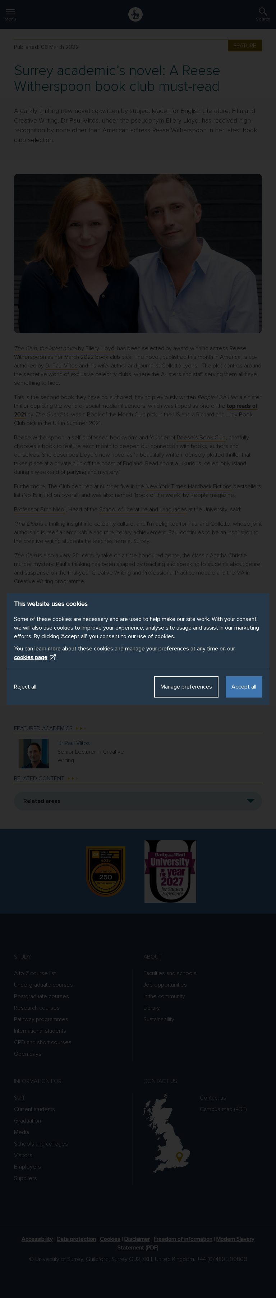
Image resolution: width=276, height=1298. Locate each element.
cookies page (30, 657)
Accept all (243, 686)
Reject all (25, 686)
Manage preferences (186, 686)
